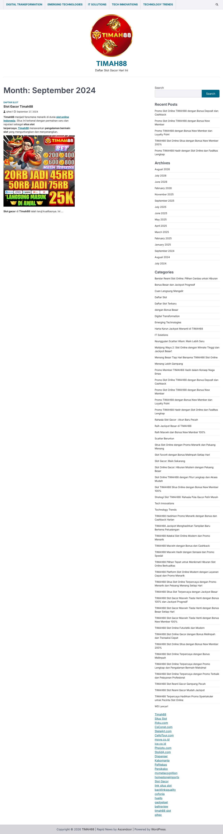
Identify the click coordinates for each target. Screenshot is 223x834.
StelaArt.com (163, 731)
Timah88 (160, 714)
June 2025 (161, 213)
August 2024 (162, 257)
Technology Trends (158, 4)
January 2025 (163, 244)
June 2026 (161, 181)
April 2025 (161, 225)
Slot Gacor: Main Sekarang (170, 460)
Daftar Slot (10, 102)
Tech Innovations (125, 4)
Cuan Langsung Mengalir (169, 290)
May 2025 (161, 219)
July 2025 (160, 206)
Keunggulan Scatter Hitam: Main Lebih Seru (179, 341)
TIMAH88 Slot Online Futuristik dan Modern (180, 627)
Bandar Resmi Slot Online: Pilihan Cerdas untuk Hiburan (186, 278)
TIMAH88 (111, 63)
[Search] (217, 4)
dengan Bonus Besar (166, 309)
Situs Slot (161, 718)
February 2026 (163, 188)
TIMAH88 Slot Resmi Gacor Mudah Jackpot (180, 690)
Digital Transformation (24, 4)
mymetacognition (166, 773)
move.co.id (162, 739)
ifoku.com (161, 722)
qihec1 (9, 111)
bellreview (161, 806)
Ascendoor (125, 829)
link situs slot (163, 785)
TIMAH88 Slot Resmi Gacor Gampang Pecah (180, 683)
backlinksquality (165, 789)
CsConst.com (163, 727)
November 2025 (164, 194)
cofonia (160, 794)
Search (159, 87)
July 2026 (160, 175)
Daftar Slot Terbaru (165, 303)
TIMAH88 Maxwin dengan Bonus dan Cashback (182, 545)
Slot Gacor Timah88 (18, 106)
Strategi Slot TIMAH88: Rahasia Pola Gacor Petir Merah (186, 497)
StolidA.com (163, 752)
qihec (158, 815)
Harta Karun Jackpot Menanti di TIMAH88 (179, 328)
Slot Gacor (162, 781)
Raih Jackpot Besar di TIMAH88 (173, 425)
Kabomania (162, 760)
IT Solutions (97, 4)
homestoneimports (167, 777)
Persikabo (161, 769)
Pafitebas (161, 764)
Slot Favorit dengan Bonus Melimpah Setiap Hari (182, 454)
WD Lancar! (161, 706)
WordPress (158, 829)
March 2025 (162, 232)
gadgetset (161, 802)
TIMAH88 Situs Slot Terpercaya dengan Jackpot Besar (186, 591)
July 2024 (160, 263)
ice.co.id (160, 743)
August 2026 (162, 169)
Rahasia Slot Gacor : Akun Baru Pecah (176, 419)
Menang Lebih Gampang (169, 363)
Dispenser (161, 756)
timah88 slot (163, 810)
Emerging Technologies (65, 4)
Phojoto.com (163, 748)
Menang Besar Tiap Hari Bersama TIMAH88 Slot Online (186, 357)
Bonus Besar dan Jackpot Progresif (175, 284)
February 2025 (163, 238)
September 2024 (164, 250)
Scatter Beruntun (164, 438)
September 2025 (164, 200)
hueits (158, 798)
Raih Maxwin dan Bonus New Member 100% (180, 432)
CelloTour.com (164, 735)
